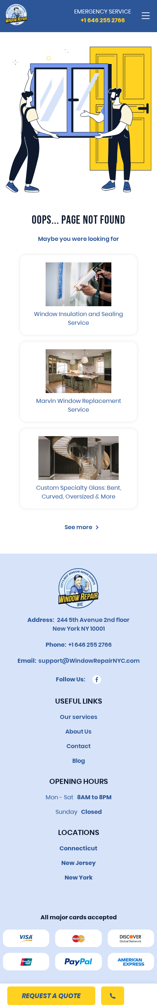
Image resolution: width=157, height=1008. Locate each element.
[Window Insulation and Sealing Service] (78, 284)
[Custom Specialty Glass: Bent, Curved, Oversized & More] (78, 458)
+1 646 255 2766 (89, 644)
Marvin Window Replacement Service (78, 405)
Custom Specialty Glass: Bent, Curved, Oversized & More (78, 492)
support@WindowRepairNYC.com (88, 661)
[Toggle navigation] (146, 16)
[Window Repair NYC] (16, 16)
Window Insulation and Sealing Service (78, 318)
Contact (78, 746)
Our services (78, 717)
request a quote (51, 995)
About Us (78, 731)
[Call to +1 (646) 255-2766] (112, 995)
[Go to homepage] (78, 588)
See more (78, 527)
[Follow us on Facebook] (96, 679)
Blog (78, 761)
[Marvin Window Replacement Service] (78, 371)
